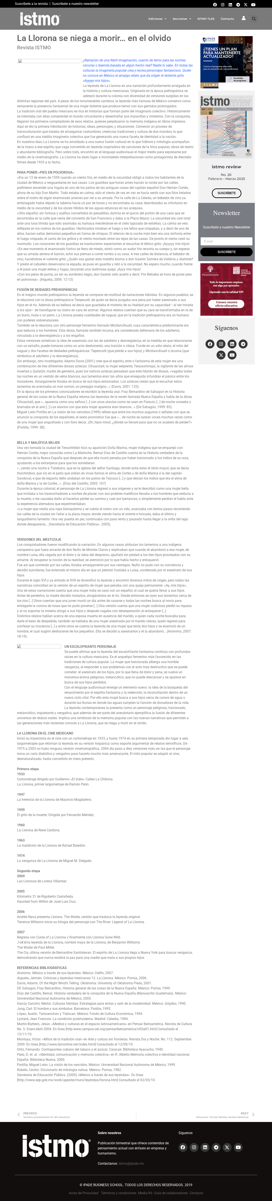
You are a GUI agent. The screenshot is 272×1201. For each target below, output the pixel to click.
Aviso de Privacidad (83, 1193)
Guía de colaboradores (171, 1193)
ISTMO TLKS (205, 18)
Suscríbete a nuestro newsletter (75, 4)
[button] (254, 18)
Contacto (227, 18)
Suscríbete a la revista (31, 4)
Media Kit (145, 1193)
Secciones (180, 18)
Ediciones (156, 18)
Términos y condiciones (118, 1193)
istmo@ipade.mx (131, 1163)
